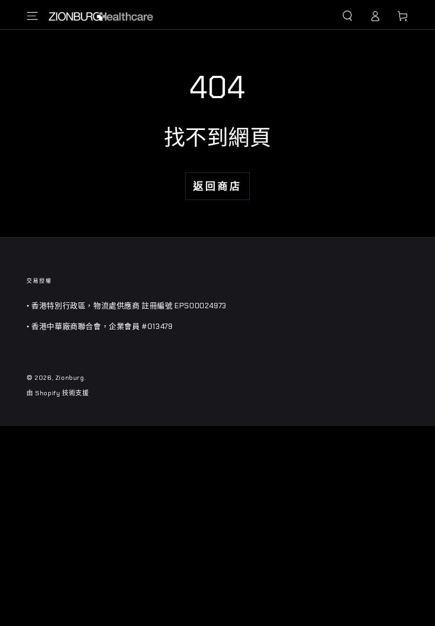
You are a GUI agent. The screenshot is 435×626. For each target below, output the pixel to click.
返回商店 (217, 186)
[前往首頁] (100, 16)
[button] (347, 16)
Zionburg (69, 377)
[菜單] (32, 16)
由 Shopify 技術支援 (58, 393)
